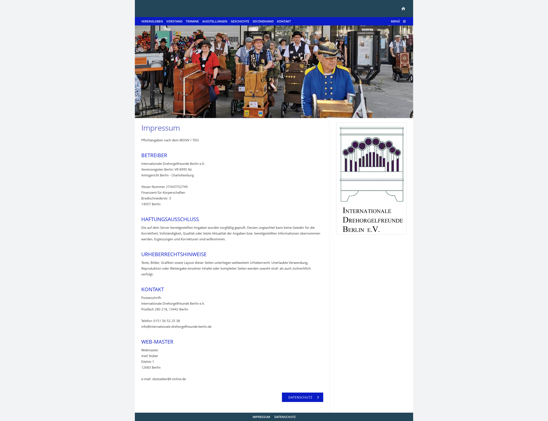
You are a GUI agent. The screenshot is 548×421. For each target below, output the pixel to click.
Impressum (261, 417)
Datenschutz (285, 417)
